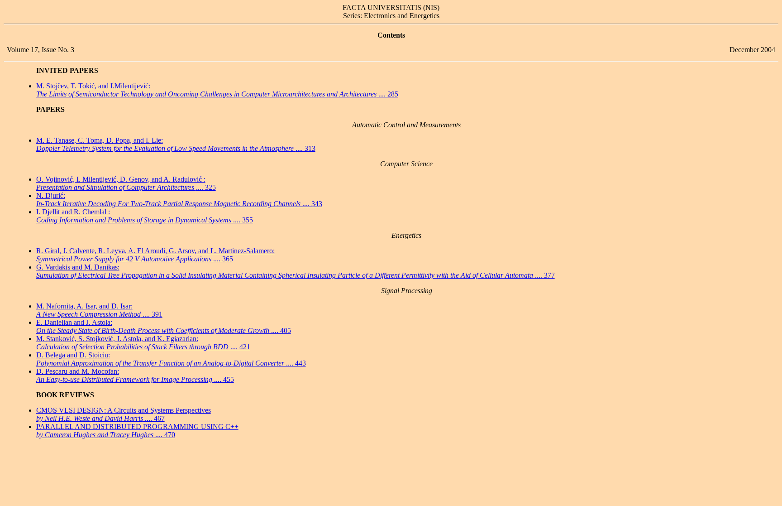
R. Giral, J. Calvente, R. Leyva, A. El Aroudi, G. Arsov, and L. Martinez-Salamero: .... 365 (155, 255)
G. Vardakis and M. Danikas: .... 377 (295, 271)
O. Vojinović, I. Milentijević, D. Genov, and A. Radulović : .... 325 (126, 183)
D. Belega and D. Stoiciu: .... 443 (171, 359)
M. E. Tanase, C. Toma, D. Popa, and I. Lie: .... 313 (175, 144)
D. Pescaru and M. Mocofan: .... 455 (135, 375)
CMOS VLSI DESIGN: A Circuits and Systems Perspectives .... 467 (123, 414)
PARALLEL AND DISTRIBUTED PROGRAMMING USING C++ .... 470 (137, 431)
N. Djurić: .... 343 (179, 199)
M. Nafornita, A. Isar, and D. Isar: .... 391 (99, 310)
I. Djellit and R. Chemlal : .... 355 (144, 216)
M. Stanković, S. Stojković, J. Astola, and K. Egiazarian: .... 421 (143, 343)
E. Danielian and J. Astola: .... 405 (163, 326)
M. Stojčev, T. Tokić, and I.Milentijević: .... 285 (217, 90)
